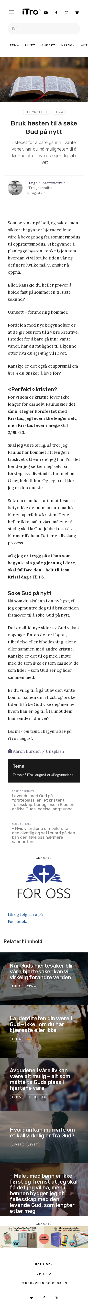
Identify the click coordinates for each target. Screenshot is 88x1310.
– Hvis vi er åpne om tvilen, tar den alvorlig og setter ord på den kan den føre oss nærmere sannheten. (43, 835)
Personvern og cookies (44, 1283)
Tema (14, 45)
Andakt (48, 45)
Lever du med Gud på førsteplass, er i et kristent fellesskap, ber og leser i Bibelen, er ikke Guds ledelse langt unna (43, 802)
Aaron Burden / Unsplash (38, 751)
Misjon (68, 45)
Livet (30, 45)
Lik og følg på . (25, 918)
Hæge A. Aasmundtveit (46, 183)
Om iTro (44, 1273)
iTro (31, 11)
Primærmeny (11, 11)
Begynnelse (36, 112)
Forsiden (44, 1264)
